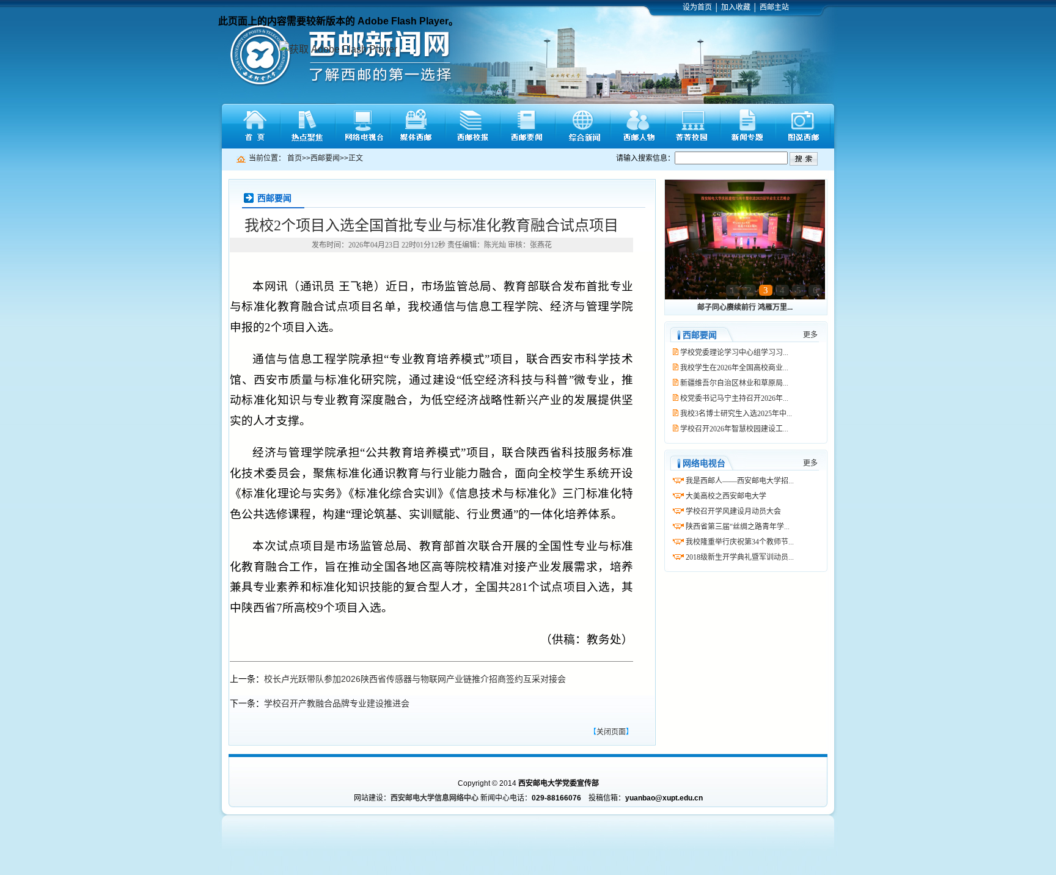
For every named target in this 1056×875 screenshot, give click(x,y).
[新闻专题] (748, 126)
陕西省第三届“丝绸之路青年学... (738, 526)
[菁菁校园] (693, 126)
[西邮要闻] (528, 126)
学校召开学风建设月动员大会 (733, 511)
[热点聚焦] (308, 126)
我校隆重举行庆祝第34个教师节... (740, 542)
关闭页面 (611, 732)
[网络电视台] (363, 126)
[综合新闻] (583, 126)
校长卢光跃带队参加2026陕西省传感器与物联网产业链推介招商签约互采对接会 (415, 679)
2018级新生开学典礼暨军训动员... (740, 557)
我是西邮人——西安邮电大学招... (740, 481)
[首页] (253, 126)
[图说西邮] (803, 126)
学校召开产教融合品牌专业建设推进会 (336, 703)
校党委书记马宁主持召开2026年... (734, 398)
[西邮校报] (473, 126)
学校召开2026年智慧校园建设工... (734, 429)
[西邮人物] (638, 126)
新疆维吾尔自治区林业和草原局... (734, 383)
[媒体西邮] (418, 126)
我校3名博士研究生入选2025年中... (736, 413)
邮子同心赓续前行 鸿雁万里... (745, 307)
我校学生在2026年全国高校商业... (734, 368)
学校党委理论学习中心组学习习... (734, 352)
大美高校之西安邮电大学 (726, 496)
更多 (810, 335)
